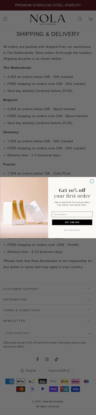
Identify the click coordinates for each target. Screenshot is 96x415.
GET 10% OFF (72, 222)
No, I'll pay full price (72, 230)
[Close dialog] (92, 181)
